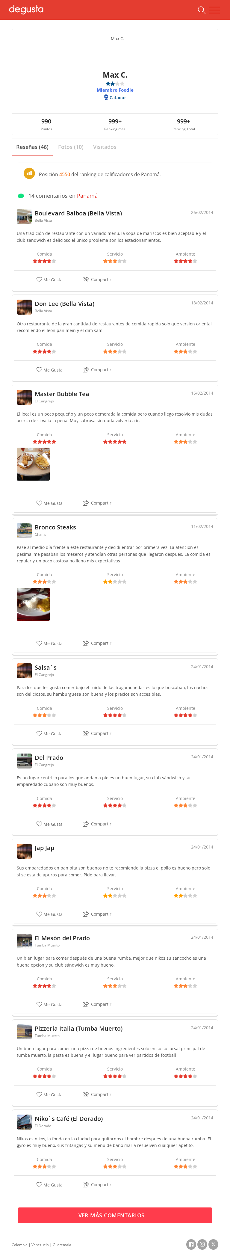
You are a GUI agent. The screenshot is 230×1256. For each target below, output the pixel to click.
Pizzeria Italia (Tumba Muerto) (78, 1028)
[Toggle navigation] (214, 10)
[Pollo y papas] (33, 464)
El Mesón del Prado (62, 938)
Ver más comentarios (112, 1215)
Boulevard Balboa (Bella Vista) (78, 213)
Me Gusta (52, 280)
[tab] (32, 147)
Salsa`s (46, 667)
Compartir (101, 279)
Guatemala (62, 1244)
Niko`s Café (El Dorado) (69, 1119)
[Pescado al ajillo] (33, 604)
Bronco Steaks (55, 527)
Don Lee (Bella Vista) (64, 304)
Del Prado (49, 758)
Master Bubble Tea (62, 394)
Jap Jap (44, 848)
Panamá (87, 195)
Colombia (20, 1244)
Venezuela (40, 1244)
